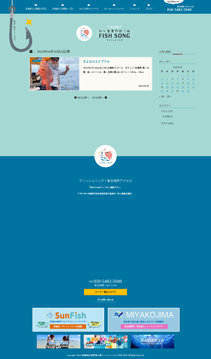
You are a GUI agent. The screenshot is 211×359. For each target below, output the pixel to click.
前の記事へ (83, 97)
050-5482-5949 (105, 281)
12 (167, 83)
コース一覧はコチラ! (105, 292)
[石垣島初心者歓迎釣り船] (114, 40)
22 (183, 87)
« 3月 (161, 96)
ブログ (37, 61)
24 (193, 87)
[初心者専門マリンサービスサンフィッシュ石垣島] (68, 331)
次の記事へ (98, 97)
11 (162, 83)
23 (188, 87)
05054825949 (179, 10)
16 (188, 83)
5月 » (169, 96)
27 (172, 91)
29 (183, 91)
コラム (164, 111)
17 (193, 83)
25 (162, 91)
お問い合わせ (106, 299)
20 (172, 87)
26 (167, 91)
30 (188, 91)
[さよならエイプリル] (54, 89)
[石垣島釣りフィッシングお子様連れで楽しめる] (84, 34)
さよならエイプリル (96, 61)
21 (178, 87)
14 (178, 83)
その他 (165, 116)
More (141, 72)
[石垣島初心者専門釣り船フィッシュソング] (20, 51)
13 (172, 83)
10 (193, 79)
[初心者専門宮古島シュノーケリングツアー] (144, 331)
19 (167, 87)
